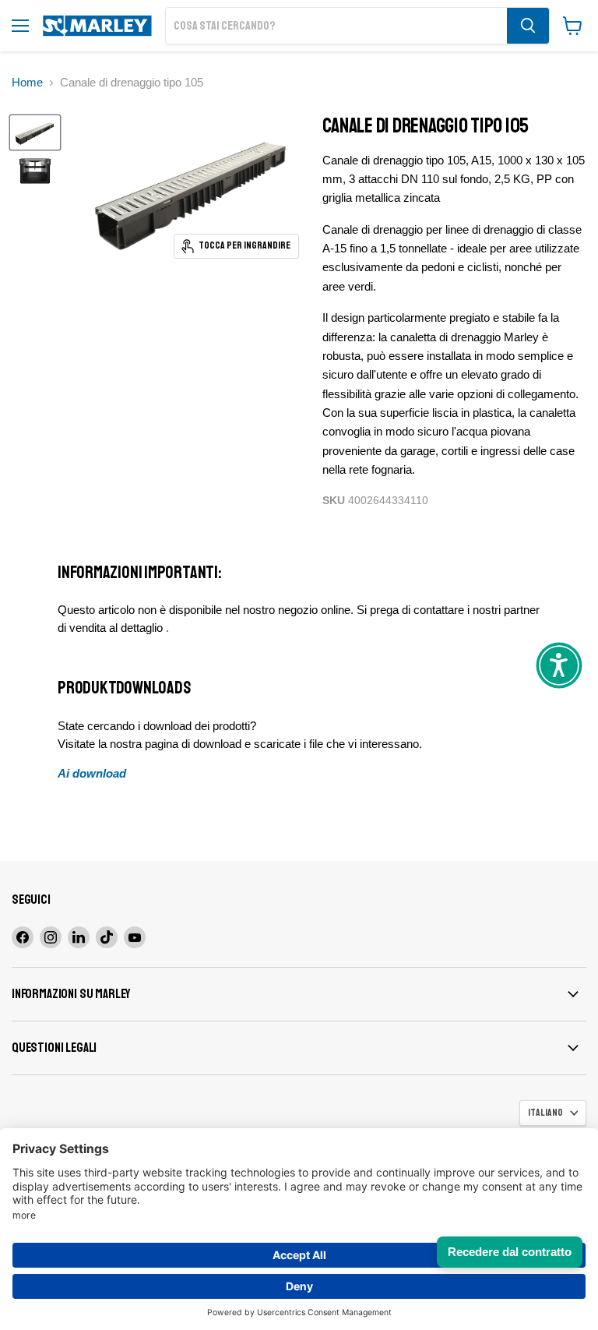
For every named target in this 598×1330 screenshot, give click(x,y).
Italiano (545, 1112)
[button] (559, 665)
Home (27, 82)
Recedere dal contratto (510, 1251)
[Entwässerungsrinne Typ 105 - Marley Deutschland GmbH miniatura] (35, 132)
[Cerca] (528, 26)
